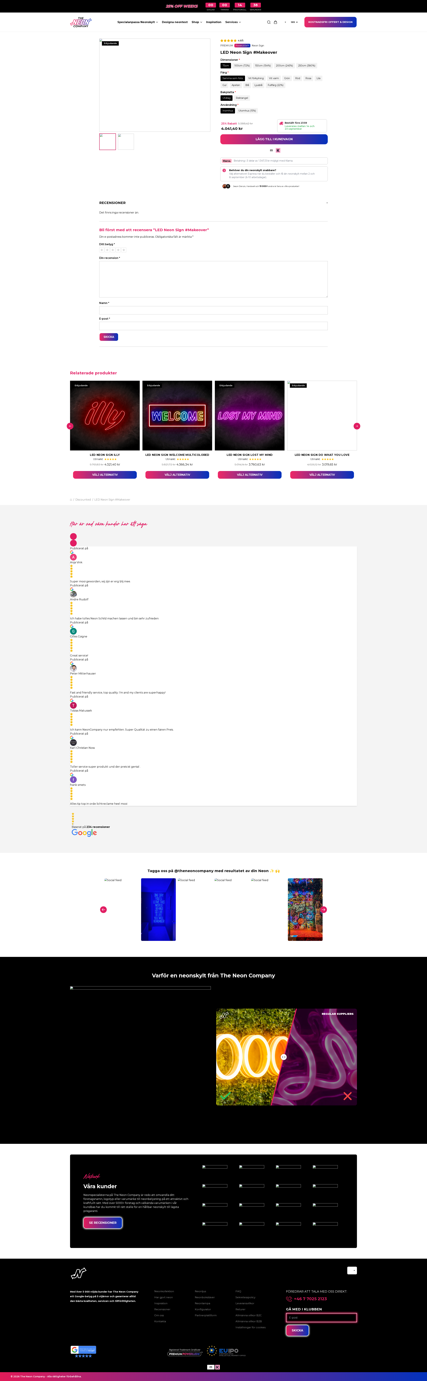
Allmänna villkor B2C (249, 1315)
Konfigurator (203, 1309)
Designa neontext (175, 22)
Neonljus (200, 1291)
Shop (195, 22)
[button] (73, 536)
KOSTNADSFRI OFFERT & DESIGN (330, 22)
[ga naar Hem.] (71, 500)
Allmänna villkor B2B (249, 1321)
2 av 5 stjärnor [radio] (107, 249)
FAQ (238, 1291)
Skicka (297, 1330)
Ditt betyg (107, 244)
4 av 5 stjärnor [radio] (118, 249)
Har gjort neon (163, 1297)
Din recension (109, 258)
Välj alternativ (105, 474)
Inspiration (213, 22)
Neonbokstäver (205, 1297)
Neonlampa (202, 1303)
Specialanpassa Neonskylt (136, 22)
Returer (240, 1309)
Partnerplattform (206, 1315)
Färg (225, 72)
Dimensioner (230, 59)
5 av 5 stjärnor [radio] (123, 249)
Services (231, 22)
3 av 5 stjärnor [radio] (112, 249)
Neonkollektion (164, 1291)
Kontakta (160, 1321)
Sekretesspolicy (245, 1297)
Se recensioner (103, 1223)
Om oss (159, 1315)
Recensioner (162, 1309)
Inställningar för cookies (251, 1327)
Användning (230, 104)
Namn (104, 303)
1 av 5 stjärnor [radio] (101, 249)
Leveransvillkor (245, 1303)
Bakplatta (228, 92)
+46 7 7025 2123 (310, 1299)
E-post (104, 318)
